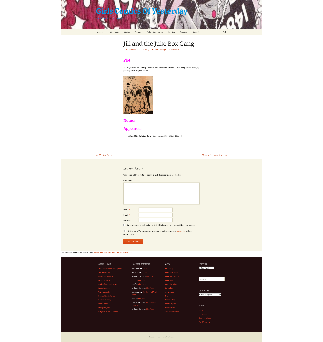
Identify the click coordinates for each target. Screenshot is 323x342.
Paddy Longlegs (104, 288)
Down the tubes (171, 284)
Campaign (162, 49)
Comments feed (205, 318)
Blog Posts (114, 32)
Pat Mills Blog (170, 300)
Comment (128, 180)
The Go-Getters (104, 272)
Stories (127, 32)
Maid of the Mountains (214, 154)
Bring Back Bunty (171, 272)
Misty (167, 296)
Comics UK (169, 280)
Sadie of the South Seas (107, 284)
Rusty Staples (170, 304)
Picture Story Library (155, 32)
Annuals (138, 32)
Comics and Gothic (172, 276)
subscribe (181, 231)
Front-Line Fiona (104, 304)
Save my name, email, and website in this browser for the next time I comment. (161, 225)
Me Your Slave (104, 154)
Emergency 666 (104, 307)
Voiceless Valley (104, 292)
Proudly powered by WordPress (161, 337)
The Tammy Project (172, 311)
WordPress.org (204, 322)
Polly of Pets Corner (106, 276)
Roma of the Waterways (107, 296)
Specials (171, 32)
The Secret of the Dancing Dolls (110, 268)
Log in (201, 310)
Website (126, 220)
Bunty (147, 49)
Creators (183, 32)
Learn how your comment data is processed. (113, 252)
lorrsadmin (175, 49)
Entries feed (203, 314)
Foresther (169, 288)
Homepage (100, 32)
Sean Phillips (170, 307)
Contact (196, 32)
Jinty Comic (169, 292)
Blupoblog (169, 268)
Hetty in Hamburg (104, 300)
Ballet (156, 49)
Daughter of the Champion (108, 311)
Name (126, 209)
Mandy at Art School (105, 280)
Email (126, 215)
